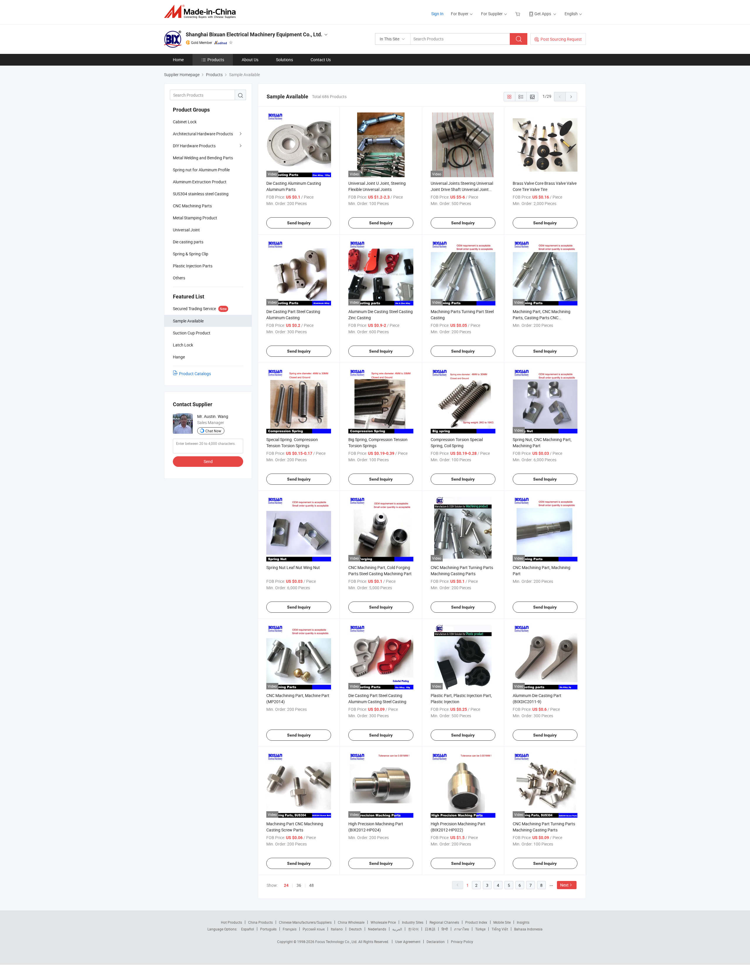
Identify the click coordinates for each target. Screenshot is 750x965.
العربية (397, 929)
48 (311, 885)
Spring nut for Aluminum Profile (201, 169)
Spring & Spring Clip (190, 254)
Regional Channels (444, 922)
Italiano (337, 929)
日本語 (430, 929)
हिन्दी (445, 929)
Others (179, 278)
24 (286, 885)
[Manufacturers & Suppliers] (201, 11)
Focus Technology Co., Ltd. (336, 941)
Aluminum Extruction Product (199, 182)
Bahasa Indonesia (528, 929)
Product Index (476, 922)
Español (247, 929)
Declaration (436, 941)
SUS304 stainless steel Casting (201, 194)
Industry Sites (412, 922)
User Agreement (407, 941)
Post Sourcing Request (561, 39)
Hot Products (231, 922)
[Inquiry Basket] (518, 13)
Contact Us (321, 59)
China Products (260, 922)
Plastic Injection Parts (192, 266)
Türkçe (480, 929)
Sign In (437, 13)
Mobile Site (502, 922)
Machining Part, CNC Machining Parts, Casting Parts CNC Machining (541, 318)
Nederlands (377, 929)
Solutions (284, 59)
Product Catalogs (195, 373)
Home (178, 59)
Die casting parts (188, 242)
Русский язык (314, 929)
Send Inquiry (299, 223)
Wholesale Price (383, 922)
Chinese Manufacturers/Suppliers (305, 922)
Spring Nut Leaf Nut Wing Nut (293, 567)
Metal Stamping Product (195, 218)
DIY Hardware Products (194, 145)
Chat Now (213, 430)
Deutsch (355, 929)
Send (208, 461)
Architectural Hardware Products (203, 133)
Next (564, 885)
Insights (523, 922)
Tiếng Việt (500, 929)
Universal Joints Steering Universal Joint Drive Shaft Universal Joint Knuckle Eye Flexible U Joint (462, 189)
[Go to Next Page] (571, 96)
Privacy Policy (462, 941)
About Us (250, 59)
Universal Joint (186, 230)
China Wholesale (351, 922)
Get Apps (542, 13)
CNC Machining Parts (192, 206)
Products (215, 59)
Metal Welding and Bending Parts (203, 157)
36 (298, 885)
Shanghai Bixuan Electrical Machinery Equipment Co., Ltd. (254, 34)
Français (289, 929)
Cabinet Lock (185, 121)
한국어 (413, 929)
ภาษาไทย (461, 929)
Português (268, 929)
